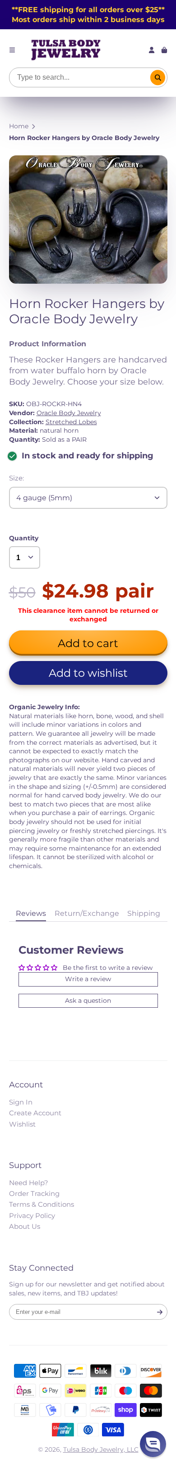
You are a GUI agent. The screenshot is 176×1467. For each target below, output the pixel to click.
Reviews (31, 913)
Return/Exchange (87, 913)
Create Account (35, 1113)
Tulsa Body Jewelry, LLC (101, 1449)
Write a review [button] (88, 979)
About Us (24, 1226)
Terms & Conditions (41, 1204)
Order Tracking (34, 1193)
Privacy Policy (32, 1215)
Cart (164, 50)
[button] (88, 673)
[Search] (158, 77)
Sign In (20, 1102)
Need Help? (28, 1182)
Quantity (23, 538)
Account (151, 50)
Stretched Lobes (71, 422)
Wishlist (22, 1124)
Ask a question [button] (88, 1000)
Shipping (143, 913)
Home (18, 126)
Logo (66, 50)
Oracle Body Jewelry (69, 413)
